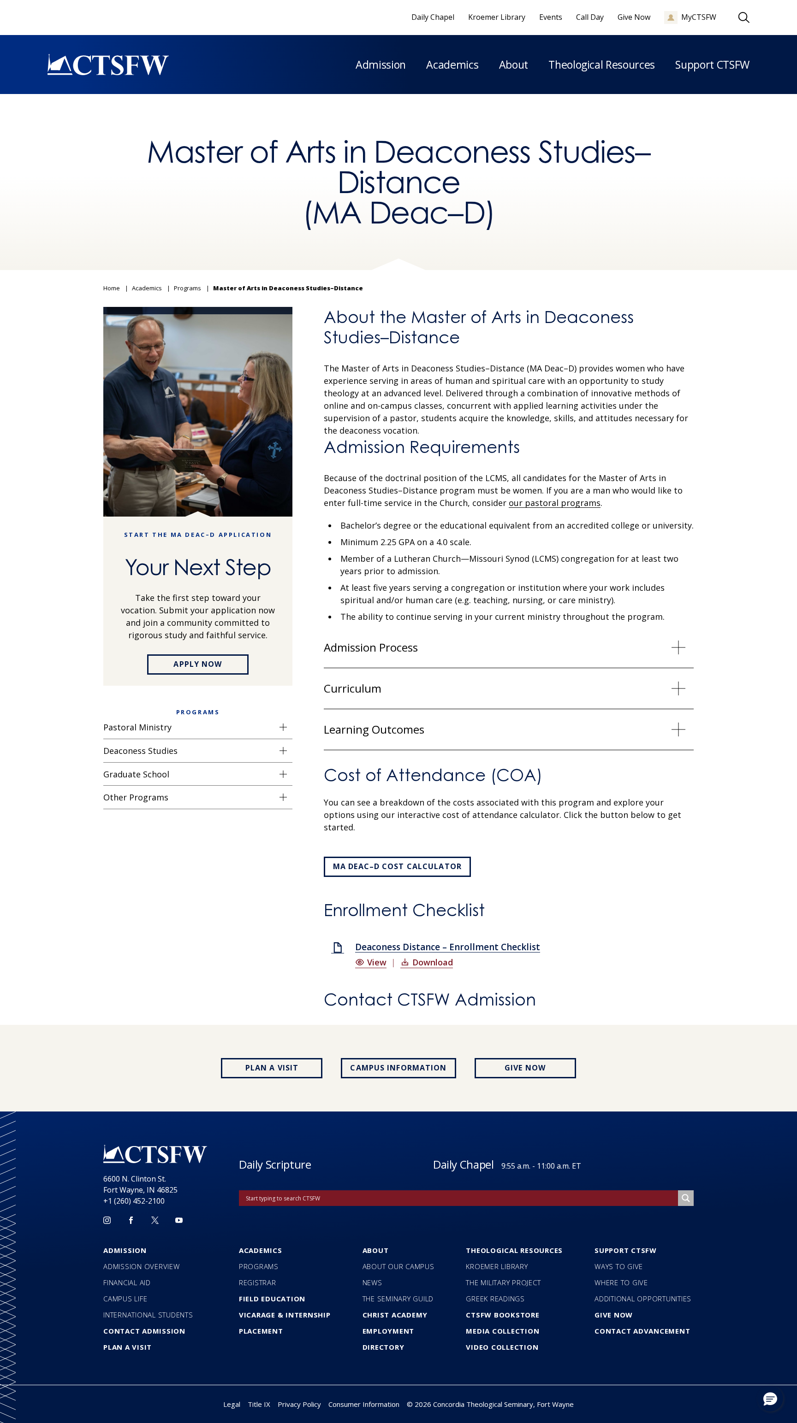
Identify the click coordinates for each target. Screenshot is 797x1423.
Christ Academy (395, 1314)
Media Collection (502, 1330)
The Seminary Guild (398, 1298)
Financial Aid (127, 1282)
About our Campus (398, 1266)
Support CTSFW (712, 64)
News (372, 1282)
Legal (231, 1404)
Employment (389, 1330)
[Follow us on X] (155, 1220)
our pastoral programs (555, 502)
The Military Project (503, 1282)
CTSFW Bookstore (502, 1314)
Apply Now (197, 664)
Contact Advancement (642, 1330)
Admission (381, 64)
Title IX (259, 1404)
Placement (261, 1330)
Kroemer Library (497, 1266)
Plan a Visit (271, 1068)
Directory (383, 1347)
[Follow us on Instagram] (107, 1220)
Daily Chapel (463, 1164)
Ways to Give (619, 1266)
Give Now (525, 1068)
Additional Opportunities (643, 1298)
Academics (452, 64)
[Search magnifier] (686, 1198)
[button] (770, 1398)
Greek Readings (495, 1298)
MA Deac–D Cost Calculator (397, 866)
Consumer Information (363, 1404)
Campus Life (125, 1298)
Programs (259, 1266)
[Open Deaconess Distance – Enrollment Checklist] (338, 947)
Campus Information (398, 1068)
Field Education (272, 1298)
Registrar (257, 1282)
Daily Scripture (275, 1164)
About (513, 64)
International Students (148, 1314)
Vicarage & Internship (285, 1314)
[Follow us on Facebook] (131, 1220)
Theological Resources (601, 64)
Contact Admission (144, 1330)
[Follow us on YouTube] (179, 1220)
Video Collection (502, 1347)
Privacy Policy (299, 1404)
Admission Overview (141, 1266)
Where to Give (621, 1282)
